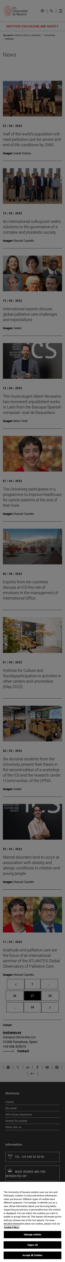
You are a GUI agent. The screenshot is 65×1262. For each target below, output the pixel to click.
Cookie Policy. (12, 1227)
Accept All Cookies (32, 1255)
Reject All (32, 1244)
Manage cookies (32, 1234)
